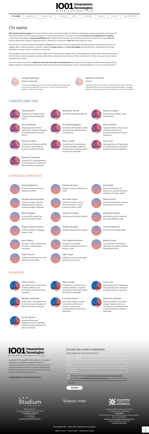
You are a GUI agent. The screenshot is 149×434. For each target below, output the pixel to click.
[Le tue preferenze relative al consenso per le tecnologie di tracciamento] (145, 430)
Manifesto (30, 16)
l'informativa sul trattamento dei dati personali (104, 376)
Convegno (87, 16)
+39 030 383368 (119, 413)
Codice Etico (46, 16)
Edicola (101, 16)
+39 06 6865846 (26, 413)
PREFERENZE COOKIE (86, 431)
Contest (114, 16)
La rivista (62, 16)
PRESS (74, 16)
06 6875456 (35, 413)
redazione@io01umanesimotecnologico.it (25, 377)
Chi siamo (16, 16)
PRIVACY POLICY (60, 431)
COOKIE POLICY (73, 431)
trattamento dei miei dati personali (94, 378)
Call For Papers (130, 16)
